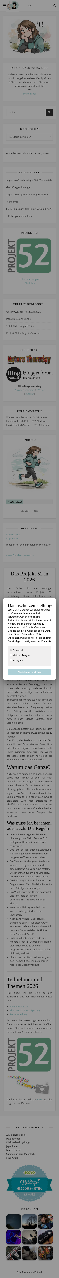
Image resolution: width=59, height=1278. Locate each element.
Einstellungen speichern (29, 672)
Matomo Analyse (21, 655)
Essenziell (17, 650)
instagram (17, 660)
